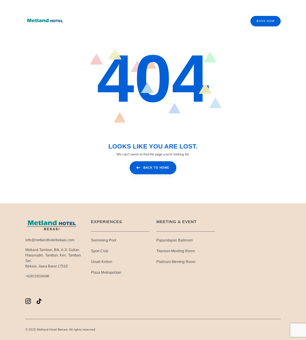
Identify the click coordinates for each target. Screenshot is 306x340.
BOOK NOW (265, 21)
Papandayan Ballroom (174, 240)
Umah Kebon (101, 262)
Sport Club (99, 251)
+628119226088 (37, 276)
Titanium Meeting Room (175, 251)
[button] (273, 5)
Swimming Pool (103, 240)
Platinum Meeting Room (175, 262)
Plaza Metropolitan (106, 272)
